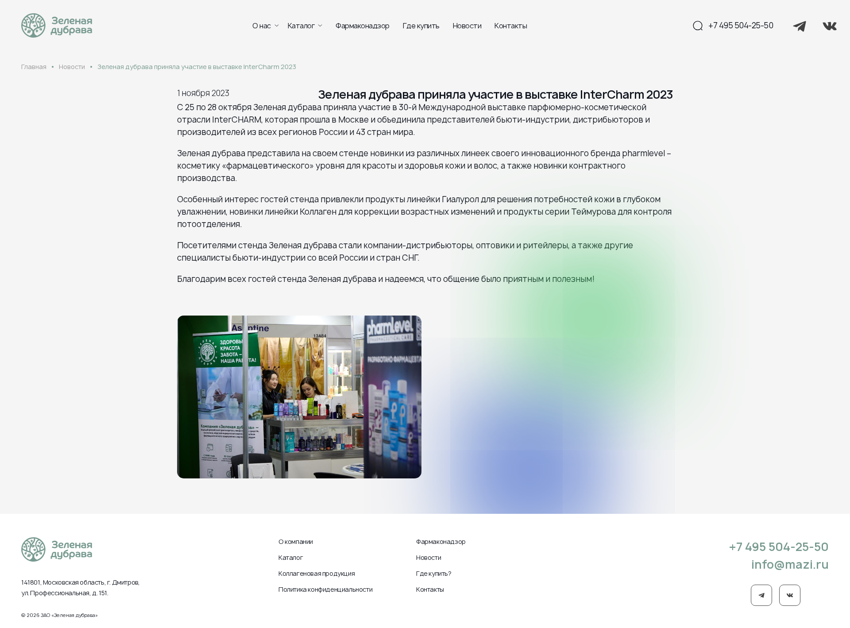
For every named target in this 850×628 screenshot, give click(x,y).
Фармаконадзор (363, 26)
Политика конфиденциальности (325, 589)
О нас (261, 26)
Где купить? (434, 573)
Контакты (511, 26)
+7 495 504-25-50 (740, 25)
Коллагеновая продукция (316, 573)
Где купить (421, 26)
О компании (295, 541)
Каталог (301, 26)
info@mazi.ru (790, 564)
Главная (33, 66)
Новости (467, 26)
